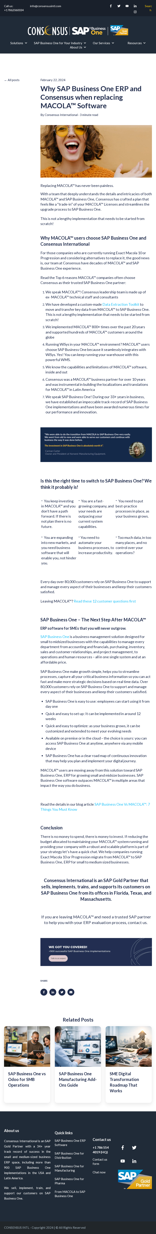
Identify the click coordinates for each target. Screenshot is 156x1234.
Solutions (16, 43)
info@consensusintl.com (45, 6)
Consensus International (61, 115)
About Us (76, 47)
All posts (14, 80)
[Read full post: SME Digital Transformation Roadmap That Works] (129, 1046)
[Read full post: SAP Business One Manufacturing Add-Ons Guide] (78, 1046)
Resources (135, 43)
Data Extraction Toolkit (120, 304)
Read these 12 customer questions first (105, 601)
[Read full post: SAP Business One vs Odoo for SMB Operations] (27, 1046)
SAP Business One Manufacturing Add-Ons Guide (78, 1079)
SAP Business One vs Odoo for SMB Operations (27, 1079)
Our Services (101, 43)
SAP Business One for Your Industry (58, 43)
